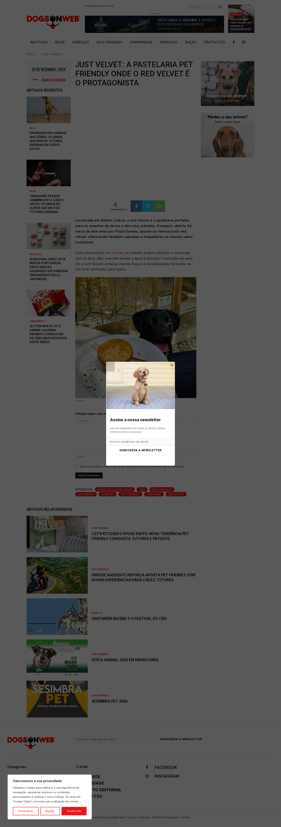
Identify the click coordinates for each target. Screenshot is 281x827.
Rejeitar (50, 811)
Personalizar (25, 811)
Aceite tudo (74, 811)
